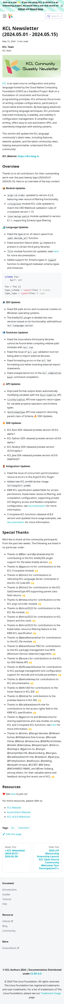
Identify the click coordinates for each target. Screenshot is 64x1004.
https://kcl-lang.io (28, 156)
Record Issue (36, 9)
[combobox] (53, 16)
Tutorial (6, 899)
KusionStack (9, 948)
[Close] (62, 5)
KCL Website (14, 807)
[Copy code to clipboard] (58, 276)
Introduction (9, 889)
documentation (37, 505)
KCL (4, 83)
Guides (6, 894)
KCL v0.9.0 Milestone (18, 816)
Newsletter (23, 828)
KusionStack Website (19, 812)
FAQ (4, 904)
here (56, 251)
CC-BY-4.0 (35, 973)
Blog (4, 926)
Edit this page (13, 834)
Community (8, 930)
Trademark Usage (51, 993)
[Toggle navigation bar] (4, 16)
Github (21, 9)
